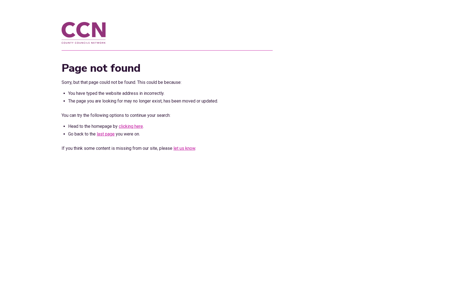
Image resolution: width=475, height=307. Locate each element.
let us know (184, 148)
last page (106, 134)
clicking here (131, 126)
